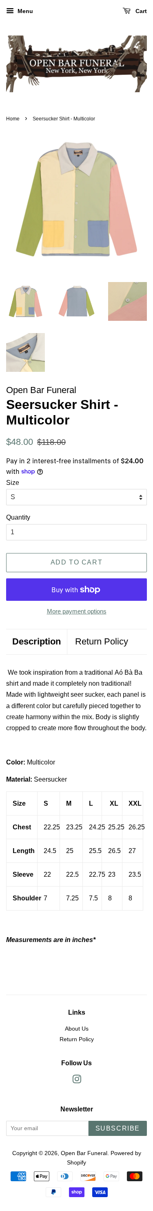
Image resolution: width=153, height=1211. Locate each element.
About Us (77, 1029)
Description (36, 641)
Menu (24, 11)
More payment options (76, 611)
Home (13, 119)
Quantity (18, 517)
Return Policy (101, 641)
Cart (140, 11)
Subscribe (117, 1128)
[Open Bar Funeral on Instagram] (76, 1081)
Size (12, 482)
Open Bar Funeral (84, 1153)
